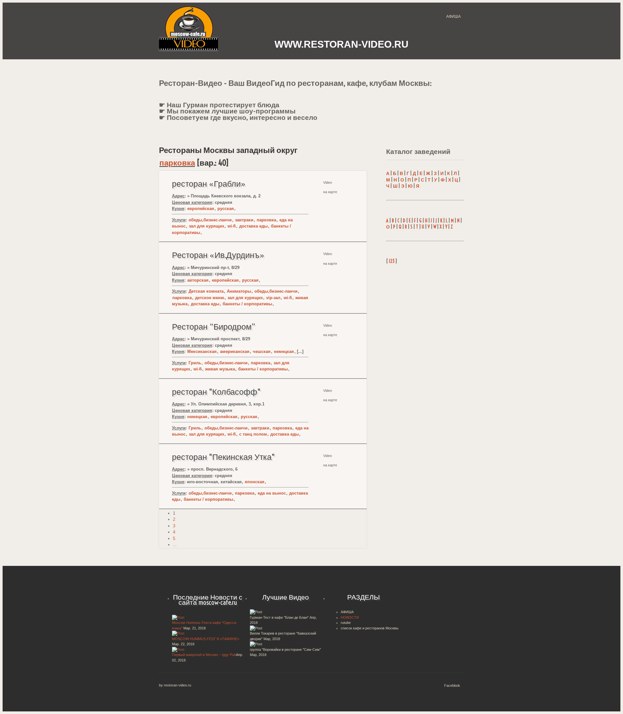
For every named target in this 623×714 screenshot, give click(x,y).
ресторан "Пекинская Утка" (223, 457)
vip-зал (273, 297)
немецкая (284, 351)
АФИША (453, 16)
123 (392, 261)
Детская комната (206, 291)
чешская (262, 351)
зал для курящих (206, 226)
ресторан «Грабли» (209, 183)
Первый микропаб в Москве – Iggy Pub (204, 655)
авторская (198, 280)
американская (235, 351)
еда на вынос (272, 493)
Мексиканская (202, 351)
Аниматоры (239, 291)
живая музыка (220, 369)
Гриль (195, 362)
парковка (177, 163)
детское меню (209, 297)
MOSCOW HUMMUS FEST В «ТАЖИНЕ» (205, 639)
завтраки (244, 219)
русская (225, 208)
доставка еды (253, 226)
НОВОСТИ (350, 617)
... (175, 544)
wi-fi (231, 226)
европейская (200, 208)
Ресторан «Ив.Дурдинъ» (218, 255)
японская (254, 481)
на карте (330, 335)
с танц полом (253, 434)
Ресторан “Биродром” (213, 326)
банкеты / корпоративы (247, 303)
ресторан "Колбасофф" (216, 391)
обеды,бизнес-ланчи (210, 219)
